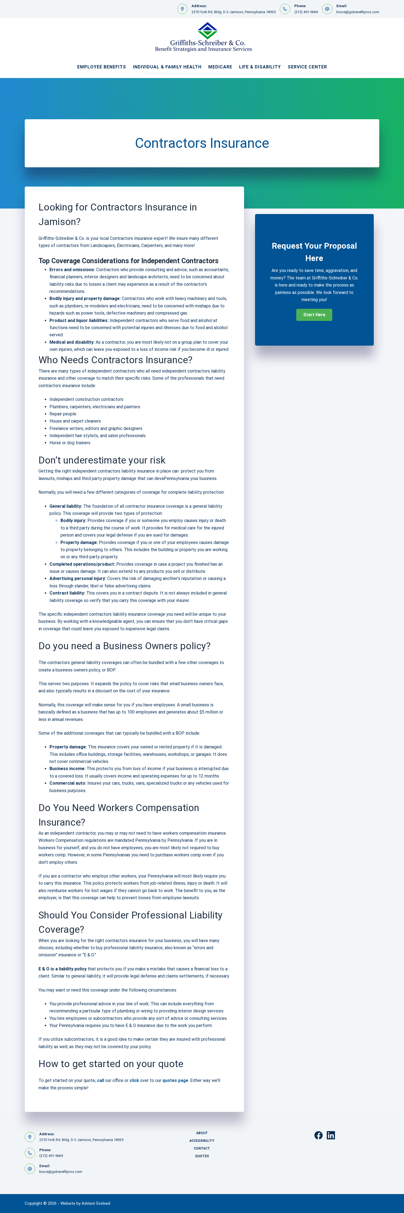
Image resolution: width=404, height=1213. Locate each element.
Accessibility (201, 1141)
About (202, 1133)
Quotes (202, 1156)
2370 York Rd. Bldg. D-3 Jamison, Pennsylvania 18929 (234, 12)
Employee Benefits (101, 67)
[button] (314, 315)
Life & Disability (260, 67)
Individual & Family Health (167, 67)
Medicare (220, 67)
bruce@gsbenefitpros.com (357, 12)
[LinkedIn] (331, 1135)
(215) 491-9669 (306, 12)
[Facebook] (318, 1135)
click (134, 1080)
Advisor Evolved (96, 1203)
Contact (202, 1148)
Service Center (307, 67)
